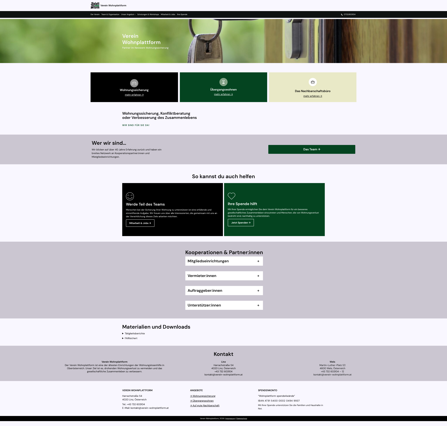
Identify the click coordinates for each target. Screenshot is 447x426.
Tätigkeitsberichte (135, 333)
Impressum (230, 418)
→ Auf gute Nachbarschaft (204, 405)
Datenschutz (241, 418)
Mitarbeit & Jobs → (140, 223)
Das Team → (311, 149)
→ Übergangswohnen (202, 400)
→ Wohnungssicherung (202, 395)
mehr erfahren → (134, 94)
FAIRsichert (131, 338)
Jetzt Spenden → (241, 222)
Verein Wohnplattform (113, 5)
